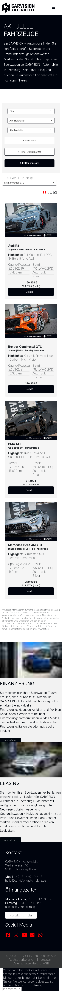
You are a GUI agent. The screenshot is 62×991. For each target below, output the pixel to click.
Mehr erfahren (10, 740)
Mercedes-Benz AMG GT (28, 546)
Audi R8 (26, 247)
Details (30, 291)
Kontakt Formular (21, 915)
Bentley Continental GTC (26, 348)
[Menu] (53, 7)
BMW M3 (23, 445)
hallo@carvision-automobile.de (25, 880)
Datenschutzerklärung (27, 963)
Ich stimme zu (12, 989)
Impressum (44, 959)
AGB (46, 963)
